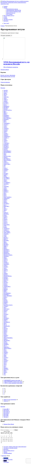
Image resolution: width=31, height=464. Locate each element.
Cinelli (5, 131)
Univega (5, 357)
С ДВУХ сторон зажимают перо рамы (12, 383)
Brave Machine (7, 118)
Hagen (5, 189)
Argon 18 (6, 97)
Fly (4, 166)
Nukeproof (6, 264)
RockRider (6, 294)
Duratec (5, 157)
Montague (6, 252)
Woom (5, 372)
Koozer (5, 222)
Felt (4, 165)
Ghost (5, 179)
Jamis (5, 208)
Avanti (5, 101)
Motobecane (6, 253)
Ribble (5, 290)
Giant (5, 181)
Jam (4, 207)
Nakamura (6, 256)
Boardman (6, 115)
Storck (5, 332)
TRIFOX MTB (7, 348)
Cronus (5, 140)
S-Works (5, 306)
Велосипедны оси (10, 13)
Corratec (6, 137)
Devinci (5, 149)
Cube (5, 141)
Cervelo (5, 129)
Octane (5, 265)
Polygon (5, 282)
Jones (5, 210)
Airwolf (5, 90)
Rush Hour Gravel (8, 305)
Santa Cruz (6, 308)
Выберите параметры (12, 67)
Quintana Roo (7, 286)
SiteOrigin (4, 455)
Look (5, 235)
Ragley (5, 287)
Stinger (5, 330)
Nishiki (5, 258)
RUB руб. (7, 459)
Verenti (5, 361)
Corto (5, 139)
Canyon (5, 124)
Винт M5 (6, 413)
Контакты (5, 20)
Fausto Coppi (6, 164)
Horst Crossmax (7, 197)
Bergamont (6, 106)
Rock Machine (7, 293)
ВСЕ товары (9, 14)
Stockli (5, 331)
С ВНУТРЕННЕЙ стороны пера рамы (12, 381)
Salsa (5, 307)
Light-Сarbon (6, 232)
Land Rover (6, 228)
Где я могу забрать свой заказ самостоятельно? (14, 446)
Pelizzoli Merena (7, 276)
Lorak (5, 236)
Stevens (5, 328)
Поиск (16, 430)
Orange (5, 269)
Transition (6, 344)
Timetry (5, 339)
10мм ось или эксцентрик (9, 399)
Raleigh (5, 289)
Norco (5, 260)
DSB (5, 154)
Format (5, 170)
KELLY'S (6, 214)
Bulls (5, 120)
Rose (5, 298)
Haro (5, 193)
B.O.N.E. (6, 103)
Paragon (5, 274)
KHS (5, 218)
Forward (5, 173)
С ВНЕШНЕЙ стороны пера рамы (11, 380)
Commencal (6, 136)
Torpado (5, 343)
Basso (5, 104)
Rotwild (5, 301)
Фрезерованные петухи (12, 9)
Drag (5, 153)
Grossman (6, 183)
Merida (5, 245)
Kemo (5, 215)
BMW (5, 114)
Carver (5, 127)
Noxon (5, 261)
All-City (5, 91)
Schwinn (5, 314)
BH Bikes (6, 107)
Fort (4, 172)
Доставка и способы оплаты (10, 448)
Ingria (5, 201)
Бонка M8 (6, 409)
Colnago (5, 135)
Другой (5, 417)
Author (5, 99)
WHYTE (6, 369)
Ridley (5, 291)
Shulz (5, 316)
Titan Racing (6, 340)
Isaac (5, 204)
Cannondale (6, 123)
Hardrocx (6, 191)
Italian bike (6, 206)
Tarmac (5, 336)
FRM (5, 176)
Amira (5, 93)
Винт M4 (6, 411)
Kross (5, 223)
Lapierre (6, 230)
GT (4, 185)
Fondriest (6, 169)
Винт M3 (6, 410)
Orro (4, 272)
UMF (5, 356)
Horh (5, 194)
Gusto (5, 187)
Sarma (5, 311)
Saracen (5, 310)
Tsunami (5, 352)
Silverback (6, 318)
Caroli (5, 126)
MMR (5, 247)
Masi (4, 241)
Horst (5, 195)
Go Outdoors (6, 182)
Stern (5, 327)
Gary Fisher (6, 178)
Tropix (5, 351)
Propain (5, 285)
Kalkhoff (5, 212)
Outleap (5, 273)
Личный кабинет (7, 453)
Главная (5, 6)
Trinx (5, 349)
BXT (5, 122)
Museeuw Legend (7, 255)
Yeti (4, 373)
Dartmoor (6, 145)
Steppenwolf (6, 326)
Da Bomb (6, 144)
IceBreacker (6, 198)
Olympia (5, 266)
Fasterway (6, 162)
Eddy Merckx (7, 158)
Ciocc (5, 132)
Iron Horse (6, 203)
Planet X (5, 280)
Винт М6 (6, 414)
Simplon (5, 319)
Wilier (5, 370)
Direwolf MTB (7, 152)
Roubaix (5, 302)
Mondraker (6, 249)
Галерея (5, 18)
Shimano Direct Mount (8, 424)
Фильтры (3, 87)
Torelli (5, 341)
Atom (5, 98)
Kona (5, 220)
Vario (5, 358)
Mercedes (6, 244)
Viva (4, 365)
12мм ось (5, 400)
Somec (5, 320)
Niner (5, 257)
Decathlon (6, 147)
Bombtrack (6, 116)
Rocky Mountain (7, 295)
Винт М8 (6, 415)
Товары (5, 7)
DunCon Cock (7, 156)
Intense (5, 202)
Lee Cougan (6, 231)
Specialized (6, 322)
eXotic (5, 161)
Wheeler (5, 368)
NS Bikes (6, 262)
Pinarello (5, 278)
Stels (5, 324)
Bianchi (5, 108)
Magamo (5, 237)
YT (4, 374)
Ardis (5, 95)
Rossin (5, 299)
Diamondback (7, 151)
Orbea (5, 270)
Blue (4, 111)
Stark (5, 323)
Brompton (6, 119)
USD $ (6, 461)
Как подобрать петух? (8, 15)
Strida (5, 333)
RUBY (5, 303)
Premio (5, 283)
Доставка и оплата (8, 19)
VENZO (5, 360)
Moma (5, 248)
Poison (5, 281)
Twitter (5, 353)
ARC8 (5, 94)
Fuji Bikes (6, 177)
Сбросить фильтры (5, 82)
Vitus (5, 364)
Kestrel (5, 216)
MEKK (5, 243)
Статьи (5, 16)
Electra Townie (7, 160)
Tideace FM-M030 (8, 337)
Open (5, 268)
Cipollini (5, 133)
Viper (5, 362)
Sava (4, 312)
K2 (4, 211)
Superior (5, 335)
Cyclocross (6, 143)
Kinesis (5, 219)
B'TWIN (5, 102)
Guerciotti (6, 186)
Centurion (6, 128)
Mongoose (6, 251)
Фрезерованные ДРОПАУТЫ (13, 10)
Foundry (5, 174)
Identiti (5, 199)
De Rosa (5, 148)
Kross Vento (6, 224)
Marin (5, 239)
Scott (5, 315)
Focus (5, 168)
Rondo (5, 297)
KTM (5, 226)
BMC (5, 112)
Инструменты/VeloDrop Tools (13, 11)
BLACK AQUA (7, 110)
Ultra (5, 355)
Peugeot (5, 277)
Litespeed (6, 233)
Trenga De (6, 347)
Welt (4, 366)
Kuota (5, 227)
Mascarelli (6, 240)
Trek (5, 345)
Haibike (5, 190)
